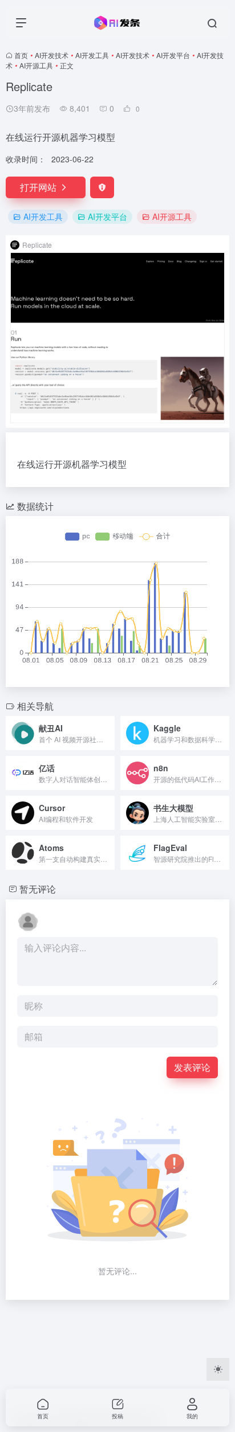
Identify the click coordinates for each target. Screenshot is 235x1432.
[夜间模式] (217, 1369)
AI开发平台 (173, 55)
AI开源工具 (36, 65)
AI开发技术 (51, 55)
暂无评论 (37, 888)
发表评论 (192, 1067)
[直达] (108, 733)
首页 (21, 55)
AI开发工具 (92, 55)
